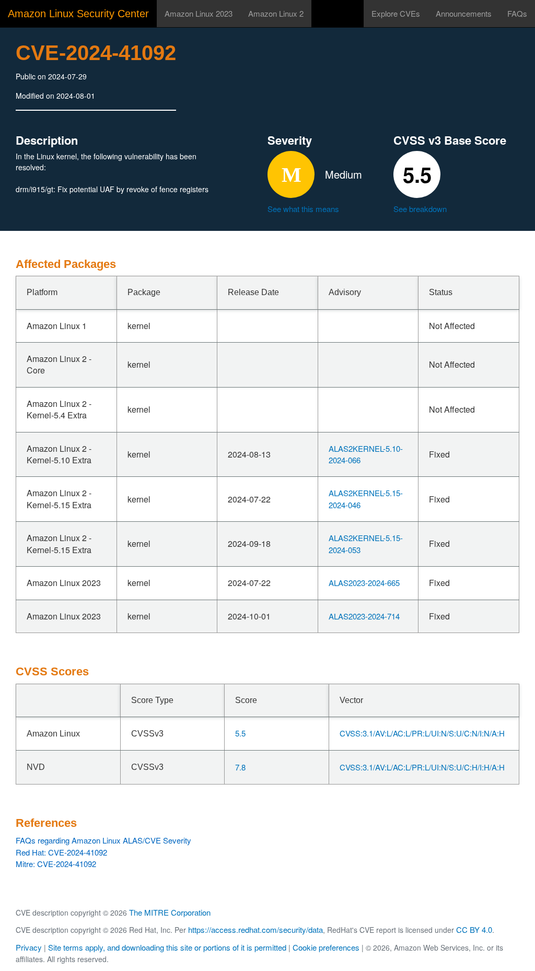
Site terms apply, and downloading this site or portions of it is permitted (167, 947)
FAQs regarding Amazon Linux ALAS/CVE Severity (103, 840)
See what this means (303, 208)
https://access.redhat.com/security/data (255, 929)
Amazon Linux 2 (276, 13)
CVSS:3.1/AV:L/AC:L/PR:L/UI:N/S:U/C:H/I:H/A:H (422, 767)
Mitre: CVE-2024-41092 (56, 863)
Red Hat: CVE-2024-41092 (61, 852)
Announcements (464, 13)
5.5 (240, 733)
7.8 (240, 767)
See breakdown (420, 208)
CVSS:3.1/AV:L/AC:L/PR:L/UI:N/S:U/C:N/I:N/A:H (422, 733)
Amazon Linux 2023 (198, 13)
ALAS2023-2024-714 (364, 616)
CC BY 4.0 (474, 929)
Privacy (29, 947)
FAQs (517, 13)
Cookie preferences (326, 947)
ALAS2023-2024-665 (364, 582)
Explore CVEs (395, 13)
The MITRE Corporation (170, 912)
